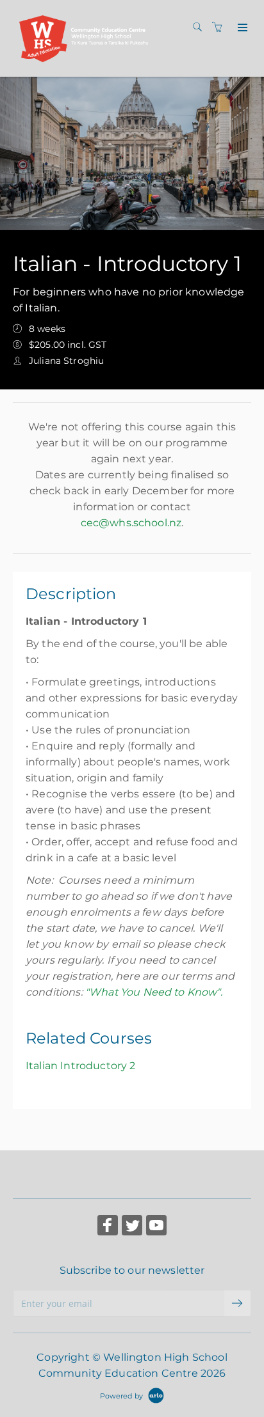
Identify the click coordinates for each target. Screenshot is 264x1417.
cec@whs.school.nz (131, 523)
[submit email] (237, 1303)
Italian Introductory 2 (81, 1066)
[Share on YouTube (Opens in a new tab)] (156, 1227)
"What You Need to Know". (153, 992)
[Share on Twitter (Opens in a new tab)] (132, 1227)
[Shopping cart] (220, 27)
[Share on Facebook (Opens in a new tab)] (107, 1227)
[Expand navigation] (241, 28)
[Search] (200, 27)
